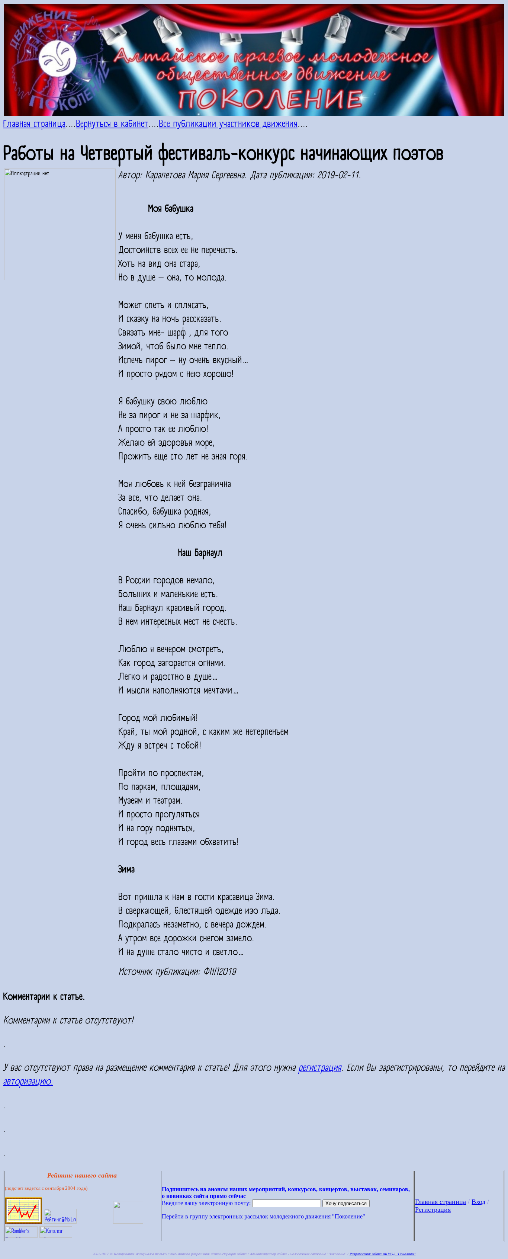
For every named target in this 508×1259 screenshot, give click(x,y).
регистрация (319, 1067)
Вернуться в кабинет (112, 124)
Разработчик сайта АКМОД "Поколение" (383, 1254)
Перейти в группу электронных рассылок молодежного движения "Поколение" (263, 1216)
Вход (478, 1201)
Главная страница (34, 124)
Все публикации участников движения (228, 124)
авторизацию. (28, 1081)
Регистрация (433, 1209)
